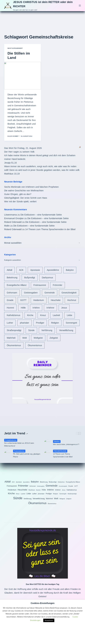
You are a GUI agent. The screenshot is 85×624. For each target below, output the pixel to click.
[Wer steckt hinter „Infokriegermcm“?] (47, 443)
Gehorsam (12, 292)
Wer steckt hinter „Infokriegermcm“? (66, 444)
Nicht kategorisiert (15, 48)
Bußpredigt (29, 277)
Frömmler (57, 285)
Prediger (40, 323)
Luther (10, 323)
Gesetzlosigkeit (69, 292)
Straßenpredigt (14, 330)
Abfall (9, 270)
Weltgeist (38, 338)
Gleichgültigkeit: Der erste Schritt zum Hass (25, 198)
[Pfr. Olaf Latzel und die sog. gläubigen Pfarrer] (7, 454)
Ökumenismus (14, 345)
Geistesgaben (31, 292)
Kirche (30, 315)
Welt (24, 338)
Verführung (46, 330)
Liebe (69, 315)
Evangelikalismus (10, 440)
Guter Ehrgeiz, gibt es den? (17, 194)
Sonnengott (71, 323)
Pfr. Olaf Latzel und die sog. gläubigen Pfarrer (26, 455)
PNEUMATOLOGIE (60, 451)
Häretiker (57, 441)
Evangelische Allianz (17, 285)
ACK (21, 270)
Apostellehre (53, 270)
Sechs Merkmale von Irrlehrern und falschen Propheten (31, 187)
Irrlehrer (50, 307)
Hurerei (10, 307)
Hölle (23, 307)
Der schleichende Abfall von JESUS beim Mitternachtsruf (19, 444)
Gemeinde (49, 292)
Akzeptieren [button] (49, 620)
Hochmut (71, 300)
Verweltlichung (66, 330)
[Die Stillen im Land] (22, 75)
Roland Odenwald (13, 222)
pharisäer (24, 323)
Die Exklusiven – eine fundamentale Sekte (41, 214)
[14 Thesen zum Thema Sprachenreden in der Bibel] (47, 454)
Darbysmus (47, 277)
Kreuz (43, 315)
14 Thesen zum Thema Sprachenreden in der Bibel (50, 229)
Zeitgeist (54, 338)
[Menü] (80, 6)
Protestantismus (19, 451)
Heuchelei (55, 300)
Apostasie (35, 270)
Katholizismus (13, 315)
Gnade (10, 300)
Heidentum (38, 300)
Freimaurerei (39, 285)
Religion (55, 323)
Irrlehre (36, 307)
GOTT (23, 300)
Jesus (64, 307)
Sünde (31, 330)
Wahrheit (11, 338)
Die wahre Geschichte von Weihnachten (23, 190)
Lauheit (56, 315)
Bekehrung (12, 277)
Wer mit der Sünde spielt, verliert (20, 201)
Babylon (70, 270)
